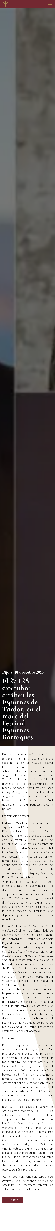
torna (14, 1200)
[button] (50, 4)
